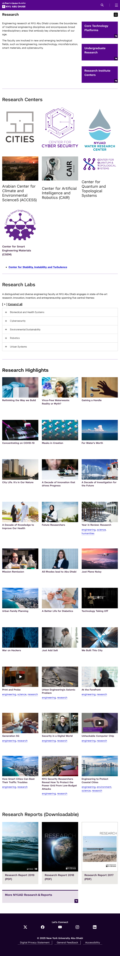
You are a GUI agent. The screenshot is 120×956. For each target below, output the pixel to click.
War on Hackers (11, 650)
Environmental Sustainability (25, 329)
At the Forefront (91, 689)
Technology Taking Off (95, 611)
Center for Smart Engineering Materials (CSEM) (16, 250)
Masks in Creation (52, 443)
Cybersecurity (18, 320)
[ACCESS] (20, 168)
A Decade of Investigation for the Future (99, 484)
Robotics (15, 338)
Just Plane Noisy (92, 571)
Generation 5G (10, 735)
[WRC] (100, 130)
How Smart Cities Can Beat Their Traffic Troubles (18, 780)
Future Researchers (53, 524)
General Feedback (67, 942)
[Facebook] (42, 927)
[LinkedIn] (94, 927)
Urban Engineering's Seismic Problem (58, 691)
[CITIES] (20, 126)
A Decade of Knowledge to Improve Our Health (18, 526)
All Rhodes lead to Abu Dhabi (59, 571)
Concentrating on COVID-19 (18, 443)
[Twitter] (25, 927)
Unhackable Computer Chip (98, 735)
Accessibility (92, 942)
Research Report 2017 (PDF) (99, 877)
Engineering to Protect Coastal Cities (95, 780)
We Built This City (92, 650)
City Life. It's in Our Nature (18, 482)
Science (101, 529)
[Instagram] (77, 927)
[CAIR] (60, 168)
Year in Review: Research (96, 524)
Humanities (88, 533)
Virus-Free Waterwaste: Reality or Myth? (56, 402)
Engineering (89, 529)
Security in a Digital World (57, 735)
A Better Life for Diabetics (57, 611)
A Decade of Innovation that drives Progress (58, 484)
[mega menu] (115, 5)
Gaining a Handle (92, 400)
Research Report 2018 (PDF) (59, 877)
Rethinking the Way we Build (19, 400)
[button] (102, 5)
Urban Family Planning (15, 611)
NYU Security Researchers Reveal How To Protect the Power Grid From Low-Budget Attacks (59, 783)
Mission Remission (13, 571)
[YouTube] (60, 927)
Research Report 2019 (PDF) (19, 877)
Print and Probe (11, 689)
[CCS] (60, 127)
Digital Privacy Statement (35, 942)
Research (33, 694)
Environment (104, 787)
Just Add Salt (50, 650)
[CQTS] (100, 164)
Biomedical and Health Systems (27, 312)
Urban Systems (18, 346)
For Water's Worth (92, 443)
